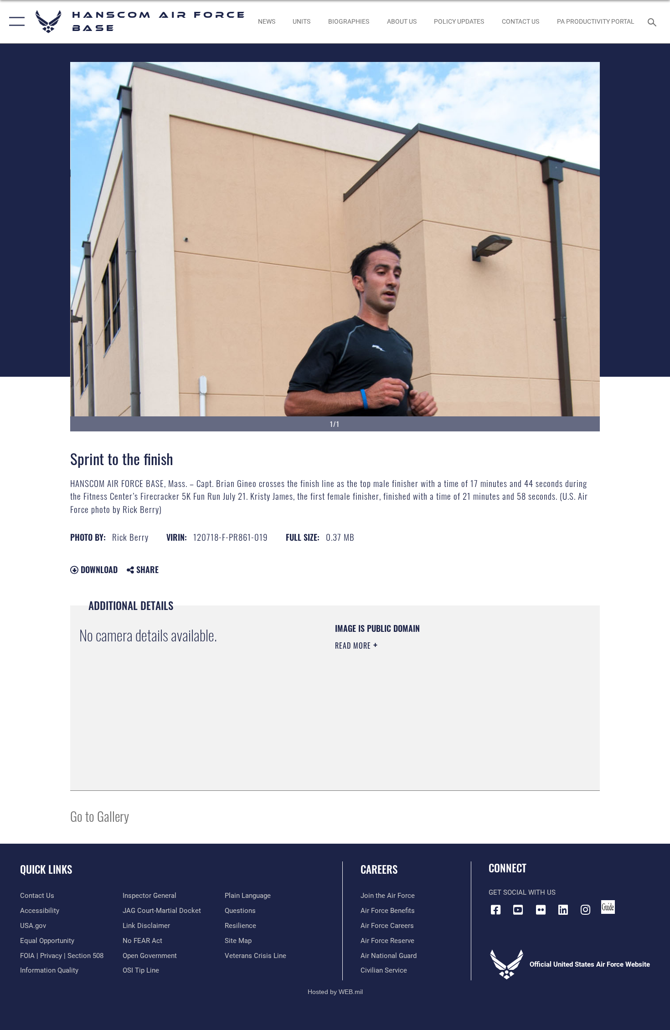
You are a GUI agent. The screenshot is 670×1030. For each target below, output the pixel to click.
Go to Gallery (99, 815)
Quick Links (46, 869)
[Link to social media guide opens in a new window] (608, 907)
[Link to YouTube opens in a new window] (518, 910)
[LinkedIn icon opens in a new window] (563, 910)
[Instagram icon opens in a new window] (586, 910)
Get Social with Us (522, 892)
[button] (15, 21)
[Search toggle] (653, 21)
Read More (354, 645)
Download (98, 569)
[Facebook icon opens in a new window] (495, 910)
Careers (379, 869)
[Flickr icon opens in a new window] (540, 910)
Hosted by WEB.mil (335, 991)
